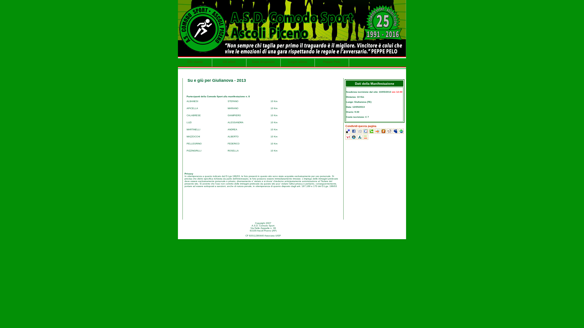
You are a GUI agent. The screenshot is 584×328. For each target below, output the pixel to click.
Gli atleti (229, 62)
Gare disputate (263, 62)
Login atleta (297, 62)
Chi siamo (195, 62)
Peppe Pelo (332, 62)
